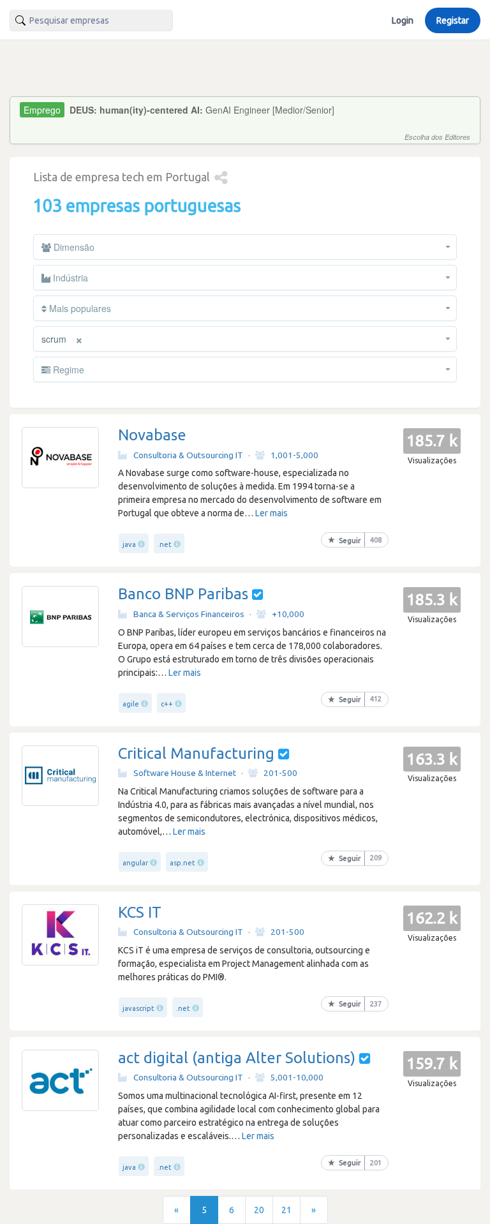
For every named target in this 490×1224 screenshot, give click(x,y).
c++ (167, 704)
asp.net (182, 863)
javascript (138, 1008)
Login (402, 20)
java (129, 544)
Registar (452, 20)
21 (286, 1210)
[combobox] (91, 20)
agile (130, 704)
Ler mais (271, 513)
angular (135, 863)
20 (259, 1210)
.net (165, 544)
